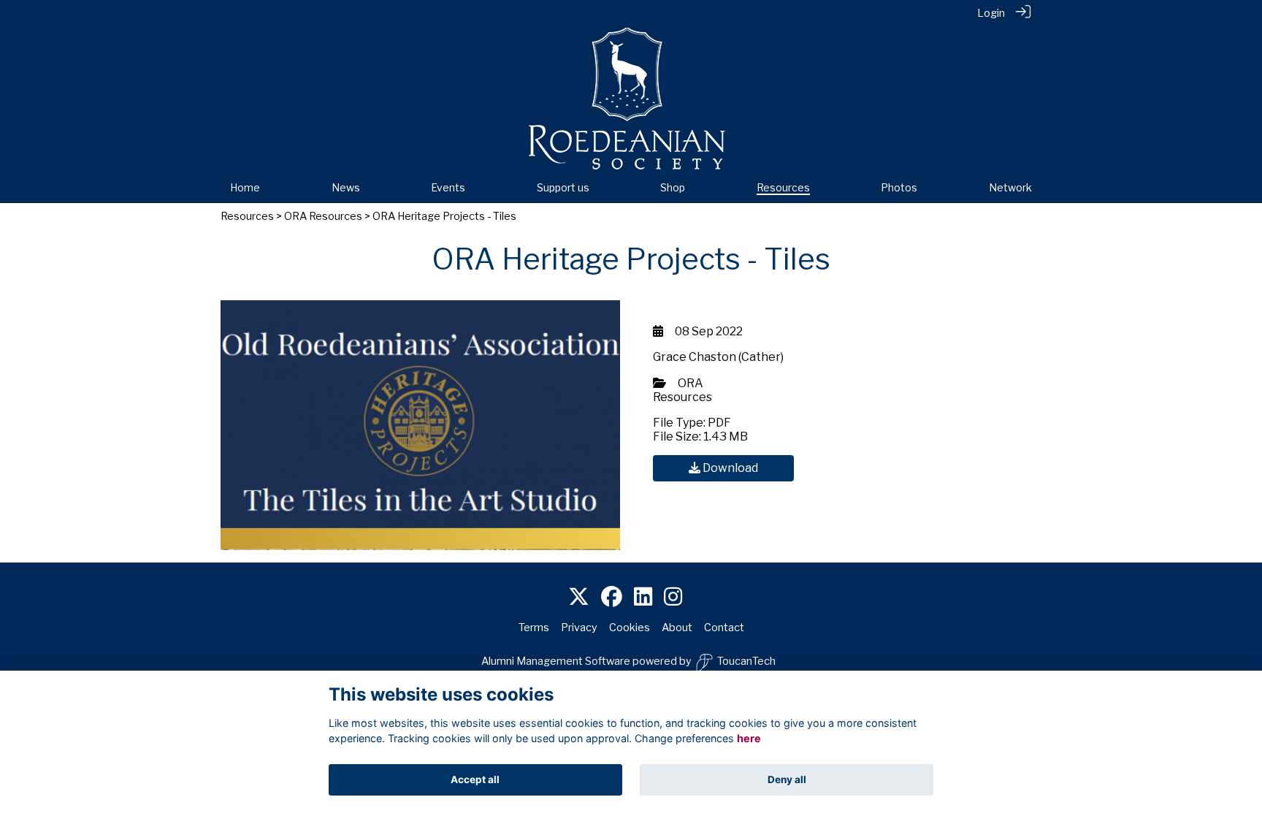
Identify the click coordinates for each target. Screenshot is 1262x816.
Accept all (475, 779)
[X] (578, 597)
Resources (247, 216)
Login (991, 13)
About (677, 627)
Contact (724, 627)
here (749, 739)
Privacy (579, 627)
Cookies (629, 627)
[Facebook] (611, 597)
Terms (534, 627)
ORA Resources (323, 216)
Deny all (787, 779)
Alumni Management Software (555, 661)
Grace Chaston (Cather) (718, 357)
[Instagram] (673, 597)
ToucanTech (746, 661)
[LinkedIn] (643, 597)
